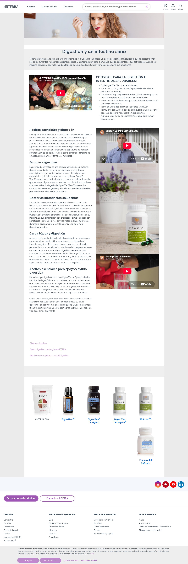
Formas (97, 530)
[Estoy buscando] (147, 6)
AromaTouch (54, 537)
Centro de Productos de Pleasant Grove (155, 527)
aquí (92, 554)
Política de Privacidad (89, 560)
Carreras (7, 523)
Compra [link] (31, 6)
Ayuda (141, 520)
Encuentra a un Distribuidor (21, 498)
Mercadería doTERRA (12, 537)
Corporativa (8, 520)
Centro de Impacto (11, 530)
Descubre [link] (68, 6)
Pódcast (52, 534)
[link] (165, 7)
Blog (51, 520)
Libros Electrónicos (56, 527)
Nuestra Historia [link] (49, 6)
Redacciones (9, 527)
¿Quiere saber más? (71, 560)
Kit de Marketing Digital (103, 534)
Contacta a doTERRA (57, 498)
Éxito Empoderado (101, 527)
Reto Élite (98, 523)
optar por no (50, 560)
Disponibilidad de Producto (150, 530)
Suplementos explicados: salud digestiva (49, 355)
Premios (7, 534)
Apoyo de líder (145, 523)
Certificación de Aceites (58, 523)
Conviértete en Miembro (103, 520)
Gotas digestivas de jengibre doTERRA (48, 349)
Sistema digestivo (38, 343)
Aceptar (28, 560)
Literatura (53, 530)
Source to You (10, 540)
